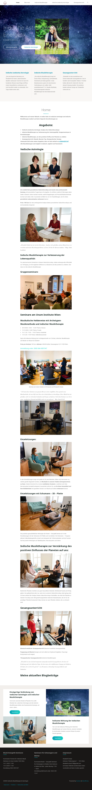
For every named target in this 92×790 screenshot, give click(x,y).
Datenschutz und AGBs (22, 784)
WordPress (85, 781)
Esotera (78, 781)
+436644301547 (64, 141)
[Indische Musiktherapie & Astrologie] (5, 2)
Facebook (13, 784)
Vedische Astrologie (31, 47)
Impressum (6, 784)
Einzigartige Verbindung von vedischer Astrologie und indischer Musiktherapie (24, 694)
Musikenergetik (11, 47)
